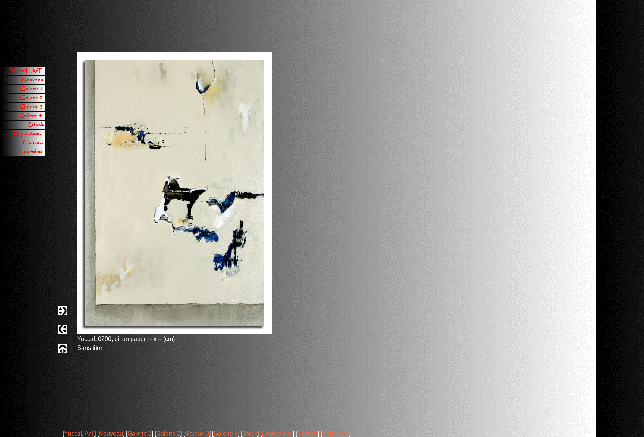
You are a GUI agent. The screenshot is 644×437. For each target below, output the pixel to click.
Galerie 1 (139, 433)
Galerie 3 (197, 433)
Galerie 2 (168, 433)
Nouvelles (335, 433)
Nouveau (111, 433)
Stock (249, 433)
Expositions (277, 433)
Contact (307, 433)
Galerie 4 (226, 433)
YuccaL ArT (79, 433)
